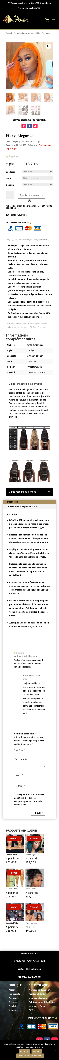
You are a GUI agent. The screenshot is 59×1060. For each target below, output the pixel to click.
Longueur (10, 172)
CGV (31, 1010)
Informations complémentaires (22, 506)
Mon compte (14, 994)
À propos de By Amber (39, 990)
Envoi (38, 812)
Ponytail (12, 1006)
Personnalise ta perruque (25, 33)
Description (12, 502)
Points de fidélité (37, 994)
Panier (12, 990)
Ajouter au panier (30, 195)
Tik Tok (33, 327)
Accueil (9, 33)
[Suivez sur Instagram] (23, 126)
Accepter (24, 1051)
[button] (48, 46)
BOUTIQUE (15, 985)
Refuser (36, 1051)
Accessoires (14, 1010)
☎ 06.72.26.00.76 (29, 976)
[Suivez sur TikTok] (35, 126)
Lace (8, 178)
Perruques (13, 998)
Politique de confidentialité (42, 1002)
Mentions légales (37, 1006)
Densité (10, 185)
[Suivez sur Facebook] (29, 126)
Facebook (42, 327)
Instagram (24, 327)
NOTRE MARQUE (38, 985)
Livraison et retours (38, 998)
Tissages (13, 1002)
